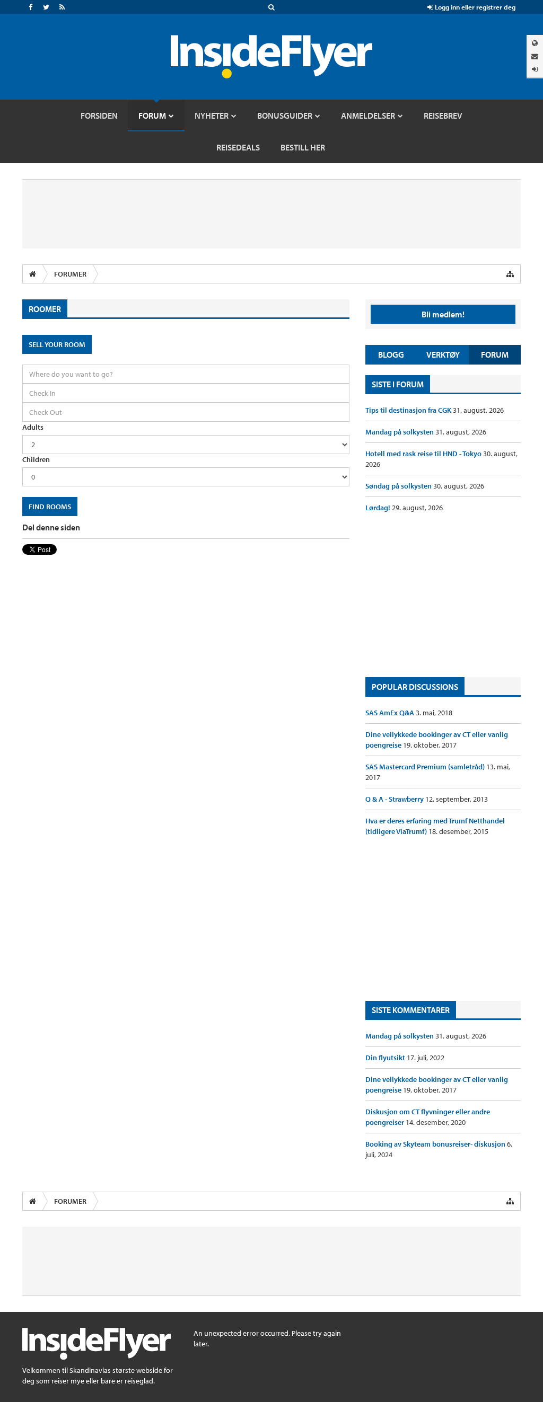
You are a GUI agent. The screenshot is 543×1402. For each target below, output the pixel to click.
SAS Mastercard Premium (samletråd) (425, 766)
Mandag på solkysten (400, 432)
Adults (32, 427)
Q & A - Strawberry (395, 799)
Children (36, 459)
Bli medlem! (443, 314)
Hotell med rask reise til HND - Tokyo (424, 453)
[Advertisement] (443, 595)
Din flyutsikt (386, 1057)
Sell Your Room (57, 344)
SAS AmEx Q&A (390, 712)
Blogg (391, 354)
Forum (495, 354)
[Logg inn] (535, 69)
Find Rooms (50, 506)
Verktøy (443, 354)
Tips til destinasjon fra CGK (409, 410)
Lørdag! (378, 507)
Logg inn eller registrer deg (474, 7)
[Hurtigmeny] (510, 274)
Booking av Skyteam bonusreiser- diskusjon (436, 1144)
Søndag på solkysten (399, 486)
